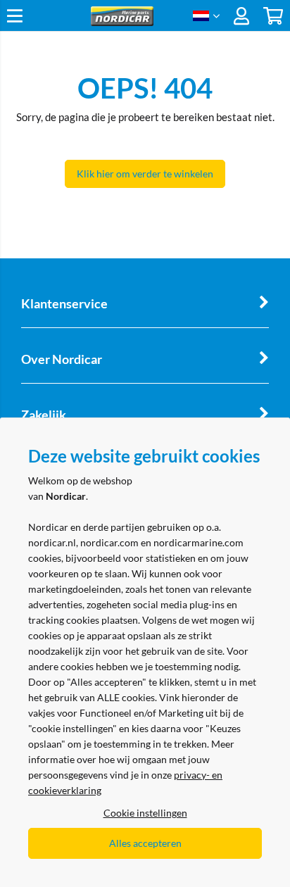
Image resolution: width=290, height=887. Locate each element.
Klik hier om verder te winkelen (145, 174)
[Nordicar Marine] (122, 22)
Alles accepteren (145, 843)
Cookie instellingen (145, 813)
